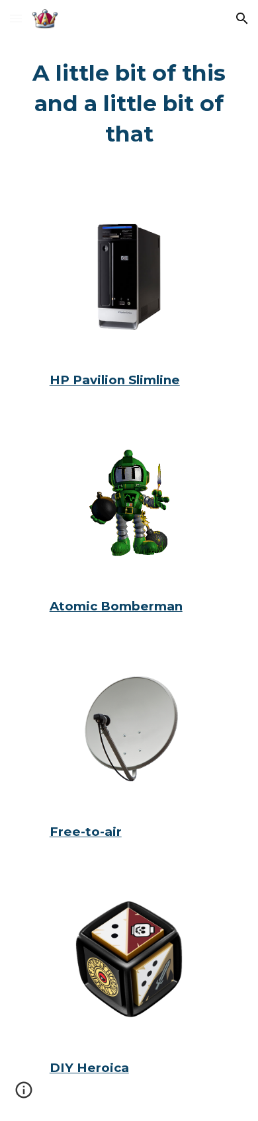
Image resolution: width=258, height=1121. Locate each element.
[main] (129, 104)
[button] (16, 18)
